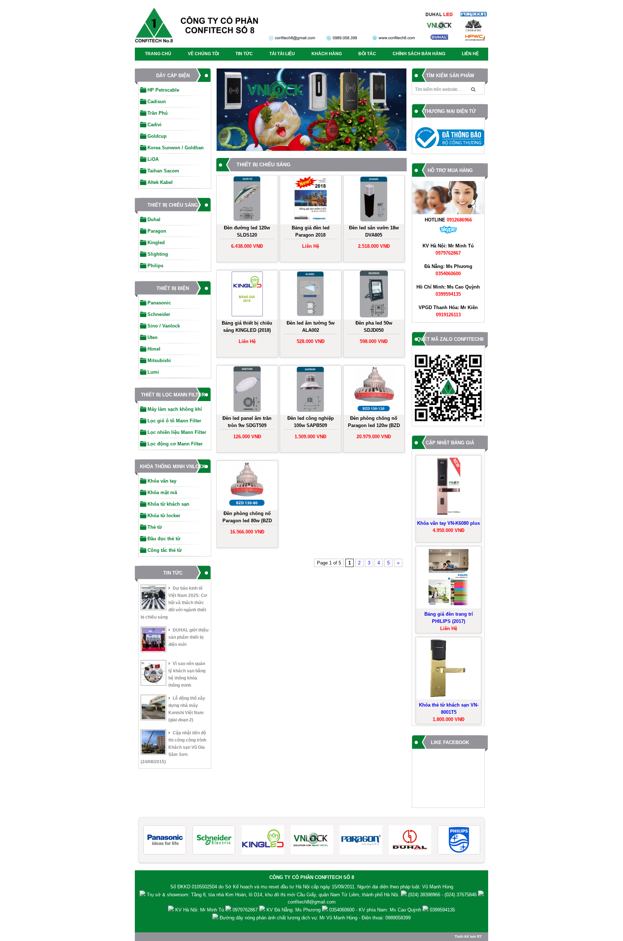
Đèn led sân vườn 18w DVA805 (374, 231)
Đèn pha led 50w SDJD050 (373, 326)
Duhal (153, 219)
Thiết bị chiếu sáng (172, 205)
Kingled (156, 242)
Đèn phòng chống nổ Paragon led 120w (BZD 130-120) (374, 422)
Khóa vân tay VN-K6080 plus (448, 523)
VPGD (425, 307)
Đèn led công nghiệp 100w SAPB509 (310, 421)
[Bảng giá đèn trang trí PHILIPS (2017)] (448, 577)
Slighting (157, 254)
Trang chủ (158, 53)
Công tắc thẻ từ (164, 550)
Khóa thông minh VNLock (173, 466)
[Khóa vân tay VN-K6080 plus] (448, 487)
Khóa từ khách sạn (168, 504)
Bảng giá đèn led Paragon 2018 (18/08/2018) (311, 232)
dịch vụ (309, 917)
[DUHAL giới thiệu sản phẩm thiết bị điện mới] (153, 640)
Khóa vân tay (161, 481)
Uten (152, 337)
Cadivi (154, 124)
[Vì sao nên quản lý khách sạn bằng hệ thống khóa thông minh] (153, 674)
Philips (155, 265)
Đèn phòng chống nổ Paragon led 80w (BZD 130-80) (247, 518)
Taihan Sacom (163, 170)
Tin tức (244, 53)
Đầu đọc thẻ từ (163, 538)
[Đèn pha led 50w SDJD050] (374, 295)
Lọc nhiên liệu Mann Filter (176, 432)
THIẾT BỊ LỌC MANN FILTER (173, 394)
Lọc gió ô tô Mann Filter (174, 420)
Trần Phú (157, 113)
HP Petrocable (163, 90)
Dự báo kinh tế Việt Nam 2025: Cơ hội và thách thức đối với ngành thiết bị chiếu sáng (174, 603)
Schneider (158, 314)
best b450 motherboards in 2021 (388, 925)
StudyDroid (341, 925)
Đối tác (367, 53)
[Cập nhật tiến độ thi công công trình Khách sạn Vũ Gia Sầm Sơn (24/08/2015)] (153, 743)
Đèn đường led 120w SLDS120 (247, 231)
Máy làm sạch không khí (174, 409)
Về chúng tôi (203, 53)
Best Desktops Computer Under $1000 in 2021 (280, 925)
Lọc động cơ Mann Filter (175, 444)
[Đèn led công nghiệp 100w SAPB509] (310, 390)
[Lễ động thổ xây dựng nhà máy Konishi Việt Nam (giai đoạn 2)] (153, 708)
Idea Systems (215, 925)
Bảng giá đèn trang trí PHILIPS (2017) (448, 617)
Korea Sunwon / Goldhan (175, 147)
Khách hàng (327, 53)
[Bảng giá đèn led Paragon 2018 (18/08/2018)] (310, 199)
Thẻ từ (154, 527)
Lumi (153, 372)
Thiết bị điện (172, 288)
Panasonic (159, 302)
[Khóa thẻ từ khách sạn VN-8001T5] (448, 668)
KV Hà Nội (186, 910)
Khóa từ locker (163, 515)
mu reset (270, 886)
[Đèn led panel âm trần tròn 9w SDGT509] (247, 390)
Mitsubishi (159, 360)
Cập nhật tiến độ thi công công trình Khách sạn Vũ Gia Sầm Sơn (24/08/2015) (173, 747)
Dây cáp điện (173, 75)
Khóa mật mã (162, 492)
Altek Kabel (160, 182)
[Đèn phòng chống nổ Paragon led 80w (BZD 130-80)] (247, 485)
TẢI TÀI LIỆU (282, 53)
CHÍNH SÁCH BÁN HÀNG (419, 53)
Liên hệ (470, 53)
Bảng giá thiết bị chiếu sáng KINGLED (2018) (247, 326)
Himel (153, 349)
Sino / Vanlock (163, 326)
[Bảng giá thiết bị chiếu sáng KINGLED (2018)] (247, 295)
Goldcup (157, 136)
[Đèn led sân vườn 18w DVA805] (374, 199)
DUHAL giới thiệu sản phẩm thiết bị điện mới (188, 637)
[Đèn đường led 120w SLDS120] (247, 199)
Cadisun (156, 101)
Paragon (156, 231)
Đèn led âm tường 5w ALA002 (311, 326)
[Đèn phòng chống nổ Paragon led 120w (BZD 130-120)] (374, 390)
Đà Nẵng (433, 266)
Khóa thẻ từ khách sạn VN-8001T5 (448, 708)
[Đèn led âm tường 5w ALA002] (310, 295)
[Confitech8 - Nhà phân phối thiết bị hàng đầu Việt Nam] (311, 27)
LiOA (153, 159)
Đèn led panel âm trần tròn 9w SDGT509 (246, 421)
